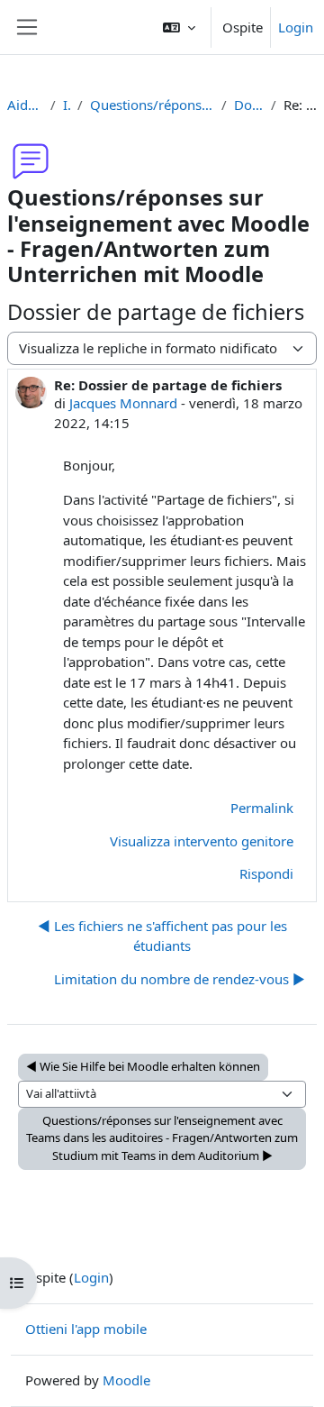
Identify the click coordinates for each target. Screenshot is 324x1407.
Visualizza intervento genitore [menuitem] (201, 841)
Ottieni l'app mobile (86, 1329)
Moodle (126, 1380)
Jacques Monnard (123, 403)
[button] (179, 27)
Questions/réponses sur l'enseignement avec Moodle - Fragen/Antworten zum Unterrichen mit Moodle (152, 105)
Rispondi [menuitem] (266, 873)
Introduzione (66, 105)
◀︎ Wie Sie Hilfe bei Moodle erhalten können (143, 1066)
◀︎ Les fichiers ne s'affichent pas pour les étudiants (162, 936)
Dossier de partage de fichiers (248, 105)
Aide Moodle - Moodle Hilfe (25, 105)
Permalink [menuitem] (261, 808)
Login (295, 27)
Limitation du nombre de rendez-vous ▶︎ (179, 979)
